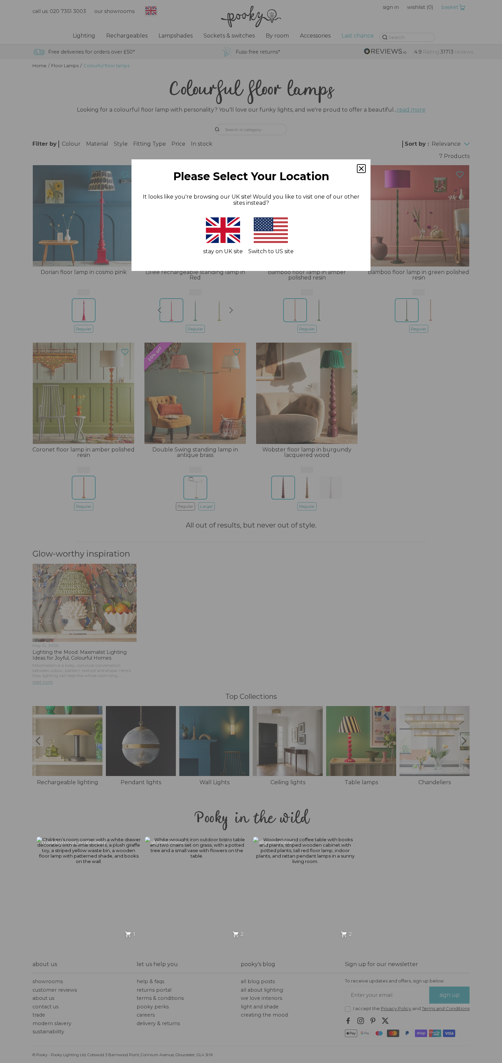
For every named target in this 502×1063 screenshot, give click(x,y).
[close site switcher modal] (361, 168)
